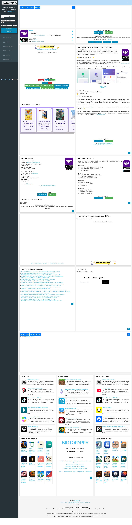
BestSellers (6, 55)
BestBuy (95, 144)
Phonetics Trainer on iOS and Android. (75, 464)
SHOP (21, 7)
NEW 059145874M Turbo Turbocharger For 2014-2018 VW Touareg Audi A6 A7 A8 (41, 274)
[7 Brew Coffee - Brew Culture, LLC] (24, 390)
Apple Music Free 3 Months (56, 263)
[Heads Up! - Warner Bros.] (62, 410)
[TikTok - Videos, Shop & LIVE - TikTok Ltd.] (99, 400)
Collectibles (61, 88)
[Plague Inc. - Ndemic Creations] (62, 420)
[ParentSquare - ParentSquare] (24, 419)
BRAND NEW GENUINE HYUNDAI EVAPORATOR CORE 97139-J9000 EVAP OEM (41, 285)
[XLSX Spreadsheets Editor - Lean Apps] (32, 444)
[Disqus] (103, 242)
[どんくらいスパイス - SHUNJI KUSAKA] (32, 473)
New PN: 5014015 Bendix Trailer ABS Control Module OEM (35, 280)
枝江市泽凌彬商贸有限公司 (39, 35)
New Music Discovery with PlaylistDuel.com (47, 49)
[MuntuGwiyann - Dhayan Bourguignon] (49, 459)
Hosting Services (8, 51)
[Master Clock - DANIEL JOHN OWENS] (107, 459)
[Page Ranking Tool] (6, 79)
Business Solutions (29, 336)
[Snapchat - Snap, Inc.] (99, 409)
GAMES (32, 7)
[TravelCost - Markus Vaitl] (115, 444)
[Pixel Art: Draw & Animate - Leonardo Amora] (99, 444)
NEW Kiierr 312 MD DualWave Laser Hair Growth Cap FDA (35, 288)
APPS (26, 7)
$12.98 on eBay (28, 129)
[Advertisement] (9, 71)
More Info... (110, 39)
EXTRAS (37, 7)
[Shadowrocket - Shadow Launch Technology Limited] (62, 391)
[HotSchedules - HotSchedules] (62, 401)
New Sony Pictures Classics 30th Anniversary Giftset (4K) (35, 293)
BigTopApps (72, 448)
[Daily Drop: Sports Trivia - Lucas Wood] (49, 473)
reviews (35, 39)
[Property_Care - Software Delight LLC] (41, 459)
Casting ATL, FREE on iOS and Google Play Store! (75, 468)
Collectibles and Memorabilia (37, 41)
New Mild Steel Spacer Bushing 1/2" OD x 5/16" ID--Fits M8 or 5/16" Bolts (39, 297)
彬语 (90, 107)
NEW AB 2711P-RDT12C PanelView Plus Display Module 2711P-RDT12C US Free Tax (42, 282)
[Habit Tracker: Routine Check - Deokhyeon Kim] (49, 444)
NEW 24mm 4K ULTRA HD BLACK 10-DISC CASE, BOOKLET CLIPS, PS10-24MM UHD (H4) (43, 290)
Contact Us (87, 502)
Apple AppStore (98, 32)
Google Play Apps (8, 46)
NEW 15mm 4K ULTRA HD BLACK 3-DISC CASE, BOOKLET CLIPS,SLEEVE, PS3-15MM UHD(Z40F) (45, 291)
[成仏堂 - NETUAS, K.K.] (32, 459)
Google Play (108, 32)
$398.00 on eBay (60, 129)
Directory (82, 502)
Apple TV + (47, 263)
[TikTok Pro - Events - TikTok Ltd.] (24, 400)
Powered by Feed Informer (69, 302)
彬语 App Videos (29, 184)
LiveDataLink (72, 504)
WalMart (100, 144)
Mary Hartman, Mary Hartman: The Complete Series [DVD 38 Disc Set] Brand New (41, 296)
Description (98, 42)
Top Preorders (7, 60)
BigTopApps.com (101, 114)
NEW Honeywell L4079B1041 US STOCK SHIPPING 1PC (35, 277)
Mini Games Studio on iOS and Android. (75, 466)
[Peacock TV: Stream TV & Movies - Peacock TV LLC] (99, 428)
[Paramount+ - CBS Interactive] (99, 419)
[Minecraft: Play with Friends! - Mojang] (62, 382)
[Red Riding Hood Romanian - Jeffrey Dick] (99, 459)
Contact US (72, 457)
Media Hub (6, 42)
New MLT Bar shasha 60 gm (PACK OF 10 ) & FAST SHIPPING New (37, 273)
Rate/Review (35, 173)
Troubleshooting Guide (73, 502)
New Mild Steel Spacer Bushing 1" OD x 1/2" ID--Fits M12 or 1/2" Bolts (38, 299)
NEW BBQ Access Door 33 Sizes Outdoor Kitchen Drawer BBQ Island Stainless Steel (41, 300)
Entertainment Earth (108, 144)
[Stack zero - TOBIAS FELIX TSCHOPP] (107, 444)
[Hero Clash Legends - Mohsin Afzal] (24, 444)
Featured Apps (7, 38)
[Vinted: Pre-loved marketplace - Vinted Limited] (24, 409)
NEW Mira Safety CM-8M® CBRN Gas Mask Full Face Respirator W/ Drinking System (42, 276)
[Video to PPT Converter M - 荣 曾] (124, 473)
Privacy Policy (63, 502)
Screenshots (107, 42)
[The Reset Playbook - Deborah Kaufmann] (24, 473)
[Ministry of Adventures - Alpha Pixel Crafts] (107, 473)
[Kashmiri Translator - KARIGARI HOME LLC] (124, 459)
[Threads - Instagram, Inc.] (24, 428)
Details (91, 42)
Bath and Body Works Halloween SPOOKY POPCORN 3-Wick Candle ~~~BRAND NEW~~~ (43, 294)
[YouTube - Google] (99, 390)
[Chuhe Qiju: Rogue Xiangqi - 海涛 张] (99, 473)
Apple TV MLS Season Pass (37, 263)
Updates (115, 42)
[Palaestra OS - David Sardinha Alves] (24, 459)
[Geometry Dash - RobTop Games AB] (62, 430)
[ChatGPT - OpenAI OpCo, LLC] (24, 382)
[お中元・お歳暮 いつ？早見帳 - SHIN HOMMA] (115, 473)
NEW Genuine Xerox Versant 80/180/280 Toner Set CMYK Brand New (38, 279)
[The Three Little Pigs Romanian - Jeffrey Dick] (115, 459)
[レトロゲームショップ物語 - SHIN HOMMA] (124, 444)
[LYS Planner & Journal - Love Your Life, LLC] (41, 444)
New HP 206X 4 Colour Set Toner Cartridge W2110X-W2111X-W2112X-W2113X (40, 271)
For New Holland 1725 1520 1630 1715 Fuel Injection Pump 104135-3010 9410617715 (42, 284)
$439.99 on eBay (44, 128)
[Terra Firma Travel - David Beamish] (41, 473)
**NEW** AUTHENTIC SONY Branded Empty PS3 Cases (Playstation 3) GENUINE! (41, 287)
